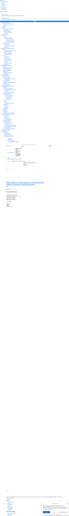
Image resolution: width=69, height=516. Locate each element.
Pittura (4, 55)
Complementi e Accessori (9, 103)
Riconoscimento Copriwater (13, 141)
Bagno (3, 3)
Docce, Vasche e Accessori (8, 28)
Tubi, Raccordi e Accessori (10, 92)
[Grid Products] (36, 163)
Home (9, 157)
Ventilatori (5, 110)
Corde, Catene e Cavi (7, 69)
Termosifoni (5, 108)
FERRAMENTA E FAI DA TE (7, 65)
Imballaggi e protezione (7, 72)
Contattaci (10, 139)
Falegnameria (5, 71)
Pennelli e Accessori (8, 62)
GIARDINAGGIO (5, 75)
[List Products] (37, 163)
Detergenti (7, 44)
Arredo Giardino (6, 76)
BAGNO (3, 27)
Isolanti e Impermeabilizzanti (10, 50)
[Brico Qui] (2, 0)
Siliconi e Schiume (8, 51)
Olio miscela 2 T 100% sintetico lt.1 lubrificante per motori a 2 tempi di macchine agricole (25, 183)
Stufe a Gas (8, 99)
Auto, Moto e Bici (6, 43)
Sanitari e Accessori (8, 32)
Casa (4, 36)
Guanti (4, 26)
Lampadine (7, 117)
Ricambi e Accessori (8, 134)
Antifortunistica (5, 2)
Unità (6, 105)
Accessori (6, 47)
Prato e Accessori (6, 84)
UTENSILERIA (4, 131)
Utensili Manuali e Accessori (10, 78)
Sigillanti (6, 91)
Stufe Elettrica (9, 97)
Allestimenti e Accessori (7, 67)
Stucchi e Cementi (8, 53)
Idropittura (7, 56)
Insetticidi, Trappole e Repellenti (9, 82)
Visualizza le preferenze (63, 512)
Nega (54, 512)
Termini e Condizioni (12, 513)
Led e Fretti (7, 116)
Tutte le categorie (10, 152)
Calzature (5, 25)
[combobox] (10, 198)
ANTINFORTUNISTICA (6, 22)
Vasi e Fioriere (6, 83)
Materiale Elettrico (6, 121)
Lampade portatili (8, 119)
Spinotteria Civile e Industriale (10, 126)
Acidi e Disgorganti (8, 88)
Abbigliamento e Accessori (8, 23)
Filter (8, 161)
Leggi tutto (8, 189)
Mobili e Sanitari (6, 30)
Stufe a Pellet (8, 98)
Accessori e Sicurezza (9, 122)
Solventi (6, 61)
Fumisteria (5, 111)
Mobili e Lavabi (8, 31)
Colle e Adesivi (6, 64)
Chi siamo (10, 138)
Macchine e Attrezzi (7, 77)
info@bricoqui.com (5, 18)
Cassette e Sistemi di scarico (10, 89)
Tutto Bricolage (6, 73)
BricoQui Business (11, 140)
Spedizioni (10, 514)
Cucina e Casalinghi (8, 38)
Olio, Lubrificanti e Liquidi (10, 45)
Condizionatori (6, 104)
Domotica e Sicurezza (7, 120)
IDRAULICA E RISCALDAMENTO (8, 86)
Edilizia (3, 5)
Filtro (8, 205)
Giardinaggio (4, 8)
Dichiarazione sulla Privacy (57, 514)
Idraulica (5, 87)
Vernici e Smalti (8, 60)
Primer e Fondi (7, 58)
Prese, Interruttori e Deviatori (10, 125)
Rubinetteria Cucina (10, 41)
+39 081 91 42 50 (5, 14)
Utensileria (4, 9)
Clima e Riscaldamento (7, 93)
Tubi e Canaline (8, 127)
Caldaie (4, 100)
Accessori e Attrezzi (8, 54)
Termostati (5, 109)
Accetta (46, 512)
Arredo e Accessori (8, 37)
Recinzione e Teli (6, 81)
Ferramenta (4, 6)
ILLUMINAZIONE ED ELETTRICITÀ (8, 114)
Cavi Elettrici (7, 123)
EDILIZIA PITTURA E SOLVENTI (8, 48)
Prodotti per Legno (8, 59)
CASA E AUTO (4, 34)
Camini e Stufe (7, 94)
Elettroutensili (7, 80)
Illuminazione (5, 115)
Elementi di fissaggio (7, 70)
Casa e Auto (4, 4)
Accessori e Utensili (10, 39)
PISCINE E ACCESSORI (6, 130)
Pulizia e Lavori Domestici (10, 42)
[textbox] (10, 198)
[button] (66, 503)
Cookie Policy (51, 514)
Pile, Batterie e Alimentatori (10, 128)
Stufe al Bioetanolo (10, 95)
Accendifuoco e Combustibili (8, 112)
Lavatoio (6, 33)
